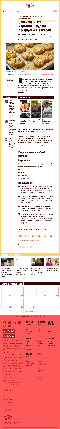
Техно (38, 345)
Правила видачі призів (41, 374)
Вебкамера (28, 361)
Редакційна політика (40, 371)
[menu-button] (3, 11)
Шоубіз (23, 11)
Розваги (28, 11)
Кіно (34, 11)
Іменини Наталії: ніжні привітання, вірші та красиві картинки (12, 143)
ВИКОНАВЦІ (50, 343)
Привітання (40, 343)
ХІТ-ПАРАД (50, 348)
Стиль (49, 329)
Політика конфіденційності (41, 364)
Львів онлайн (29, 365)
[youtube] (9, 326)
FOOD (19, 240)
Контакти (39, 377)
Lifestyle (41, 338)
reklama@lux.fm (7, 406)
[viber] (31, 247)
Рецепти (36, 240)
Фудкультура (29, 349)
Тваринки (39, 327)
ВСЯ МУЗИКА (50, 341)
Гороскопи (39, 329)
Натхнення (49, 11)
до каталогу (30, 312)
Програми (28, 359)
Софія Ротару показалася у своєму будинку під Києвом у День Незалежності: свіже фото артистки (12, 126)
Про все (39, 341)
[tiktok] (4, 326)
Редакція (39, 382)
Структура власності (39, 361)
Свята (38, 331)
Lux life (30, 354)
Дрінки (27, 343)
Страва (31, 240)
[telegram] (19, 247)
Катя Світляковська (25, 18)
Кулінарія (25, 240)
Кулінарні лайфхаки (28, 346)
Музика (28, 333)
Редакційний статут (40, 367)
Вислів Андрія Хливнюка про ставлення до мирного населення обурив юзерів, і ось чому (12, 107)
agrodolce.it (27, 71)
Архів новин (40, 379)
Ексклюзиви (29, 331)
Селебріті (28, 327)
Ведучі (27, 356)
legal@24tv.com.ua (8, 399)
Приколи (39, 324)
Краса (49, 326)
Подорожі (39, 348)
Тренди (49, 331)
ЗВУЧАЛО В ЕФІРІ (51, 345)
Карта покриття (30, 363)
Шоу (27, 329)
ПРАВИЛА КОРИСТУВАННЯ (40, 357)
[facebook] (23, 247)
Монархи (28, 324)
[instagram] (9, 322)
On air (51, 338)
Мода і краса (40, 11)
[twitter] (27, 247)
